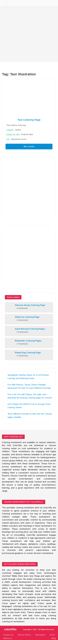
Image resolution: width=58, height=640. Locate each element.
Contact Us (8, 635)
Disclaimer (40, 635)
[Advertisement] (29, 31)
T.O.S (52, 635)
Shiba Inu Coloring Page (27, 317)
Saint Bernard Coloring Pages (30, 329)
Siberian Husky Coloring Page (30, 305)
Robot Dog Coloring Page (28, 353)
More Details (29, 146)
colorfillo (10, 130)
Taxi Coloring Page (29, 119)
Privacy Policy (24, 635)
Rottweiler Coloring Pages (28, 341)
